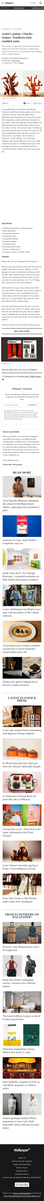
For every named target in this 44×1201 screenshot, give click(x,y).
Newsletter (38, 103)
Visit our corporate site (24, 1194)
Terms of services (26, 411)
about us (22, 1158)
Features (21, 63)
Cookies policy (22, 1171)
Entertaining (6, 29)
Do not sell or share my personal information (22, 1177)
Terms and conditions (22, 1164)
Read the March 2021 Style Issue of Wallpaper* (19, 369)
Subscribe (33, 3)
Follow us (28, 103)
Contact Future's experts (22, 1161)
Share (6, 103)
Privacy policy (22, 1168)
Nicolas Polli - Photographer (11, 61)
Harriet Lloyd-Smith (10, 58)
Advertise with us (22, 1174)
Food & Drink (18, 29)
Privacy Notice (28, 413)
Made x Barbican (19, 8)
